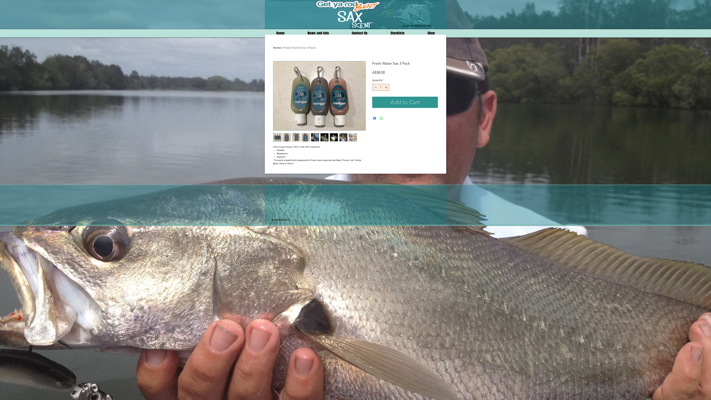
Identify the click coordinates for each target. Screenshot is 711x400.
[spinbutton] (380, 87)
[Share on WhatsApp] (381, 118)
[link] (420, 5)
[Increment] (386, 87)
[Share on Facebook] (374, 118)
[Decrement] (375, 87)
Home (277, 47)
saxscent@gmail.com (417, 25)
